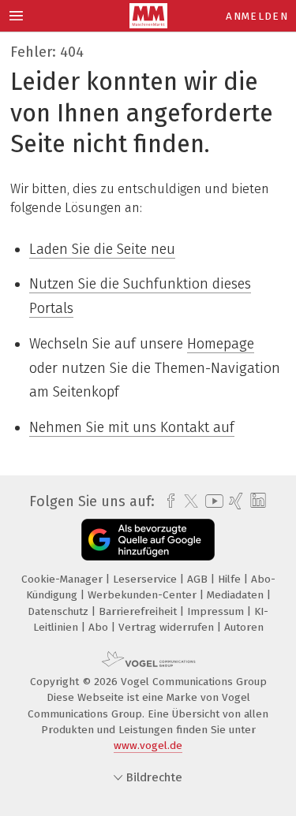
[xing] (234, 501)
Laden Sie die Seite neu (102, 249)
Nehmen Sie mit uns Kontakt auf (131, 427)
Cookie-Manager (63, 579)
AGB (199, 579)
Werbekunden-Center (144, 595)
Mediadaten (237, 595)
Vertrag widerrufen (167, 627)
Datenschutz (60, 611)
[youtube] (211, 501)
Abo (99, 627)
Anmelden (257, 16)
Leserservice (146, 579)
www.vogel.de (148, 745)
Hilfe (231, 579)
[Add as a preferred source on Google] (148, 540)
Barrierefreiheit (139, 611)
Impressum (217, 611)
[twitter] (187, 501)
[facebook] (166, 501)
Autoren (244, 627)
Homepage (220, 343)
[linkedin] (256, 501)
